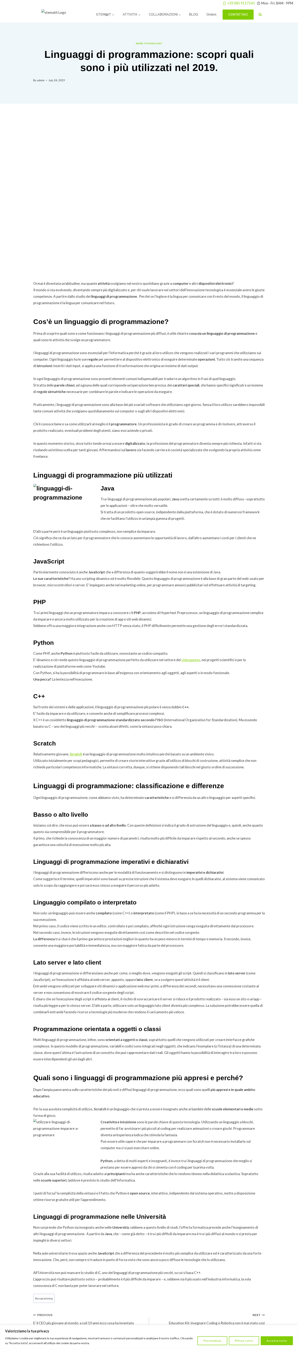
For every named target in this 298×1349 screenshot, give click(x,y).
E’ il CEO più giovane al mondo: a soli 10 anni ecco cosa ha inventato (83, 1319)
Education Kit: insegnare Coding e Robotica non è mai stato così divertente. (217, 1322)
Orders (211, 14)
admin (40, 80)
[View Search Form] (260, 14)
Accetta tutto (277, 1340)
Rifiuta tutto (244, 1340)
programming (44, 1298)
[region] (149, 1337)
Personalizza (212, 1340)
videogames (190, 660)
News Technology (149, 43)
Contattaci (238, 14)
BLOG (193, 14)
